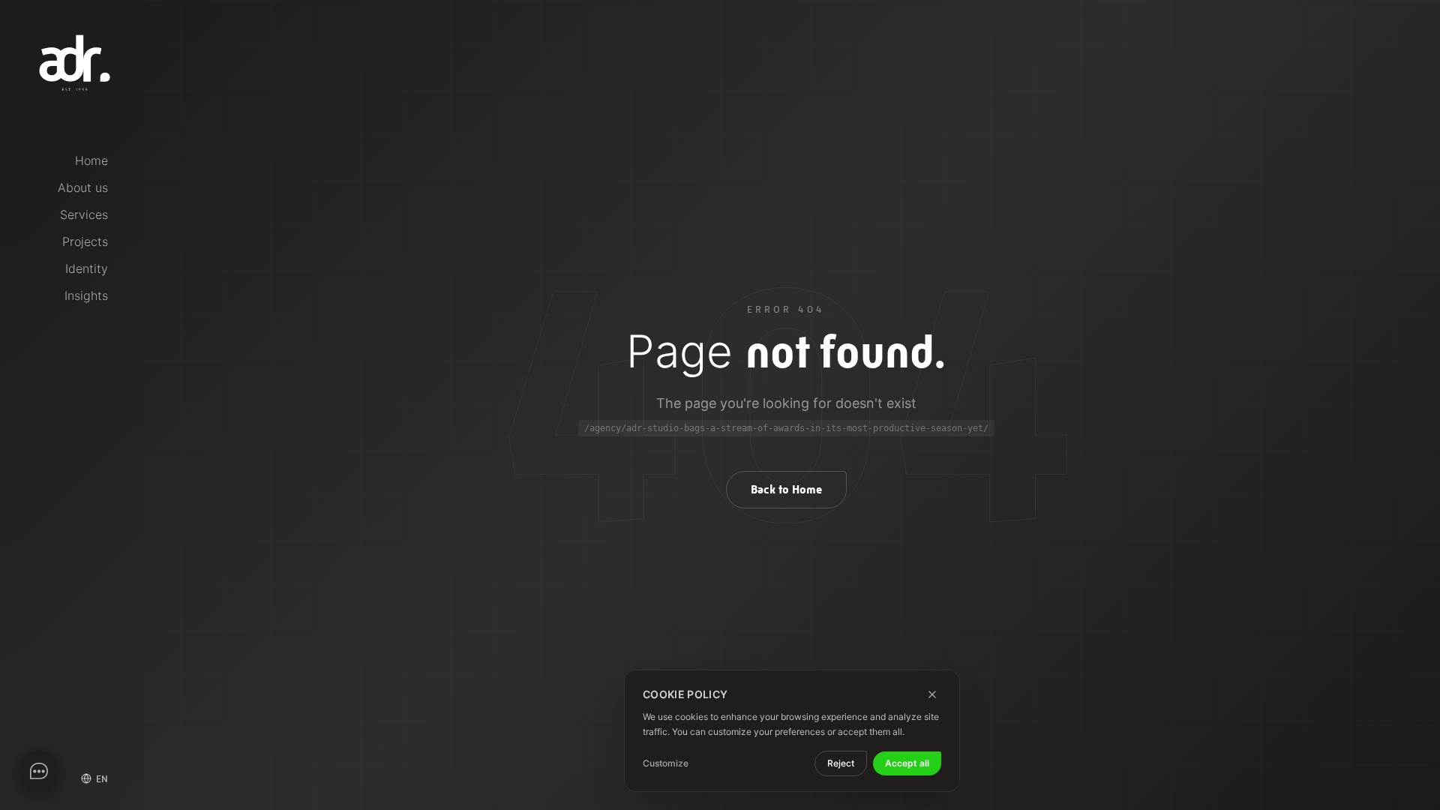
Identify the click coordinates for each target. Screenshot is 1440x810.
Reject (840, 763)
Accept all (907, 763)
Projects (85, 241)
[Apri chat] (39, 771)
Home (91, 160)
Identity (86, 268)
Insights (86, 295)
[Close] (932, 695)
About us (83, 187)
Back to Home (786, 489)
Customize (665, 763)
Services (84, 214)
